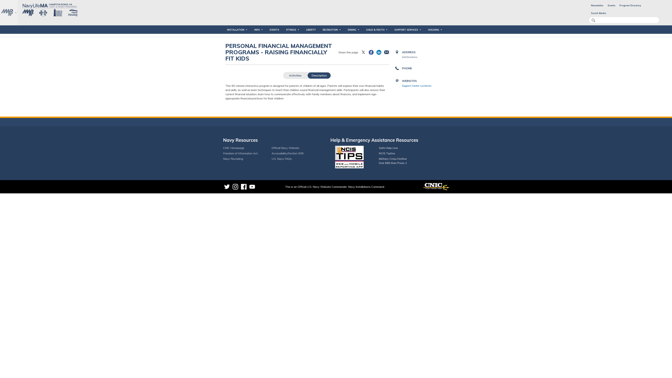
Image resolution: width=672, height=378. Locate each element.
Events (611, 5)
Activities (295, 75)
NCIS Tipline (387, 153)
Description (319, 75)
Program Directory (630, 5)
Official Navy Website (285, 148)
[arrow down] (8, 12)
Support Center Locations (416, 85)
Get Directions (409, 57)
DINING (352, 29)
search (593, 20)
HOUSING (433, 29)
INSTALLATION (235, 29)
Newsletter (597, 5)
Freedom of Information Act (240, 153)
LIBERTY (311, 29)
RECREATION (330, 29)
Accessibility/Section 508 (287, 153)
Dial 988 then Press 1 (393, 163)
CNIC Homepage (233, 148)
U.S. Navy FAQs (282, 158)
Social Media (598, 13)
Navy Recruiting (233, 158)
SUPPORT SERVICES (406, 29)
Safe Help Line (388, 148)
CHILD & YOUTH (375, 29)
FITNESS (291, 29)
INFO (257, 29)
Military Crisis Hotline (393, 158)
